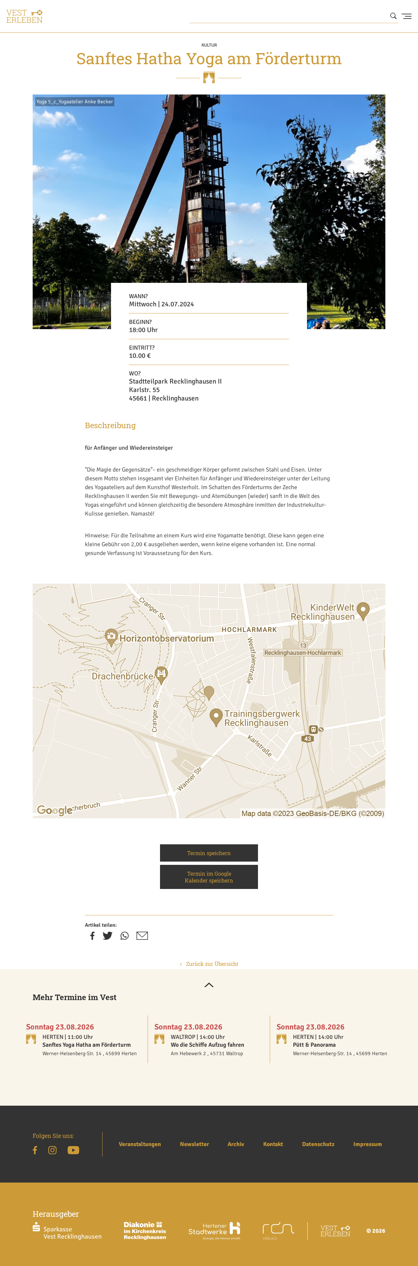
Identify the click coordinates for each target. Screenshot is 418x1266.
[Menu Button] (406, 16)
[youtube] (73, 1151)
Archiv (236, 1144)
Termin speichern (209, 853)
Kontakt (273, 1144)
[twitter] (108, 937)
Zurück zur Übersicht (211, 963)
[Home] (24, 16)
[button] (209, 985)
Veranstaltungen (140, 1144)
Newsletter (194, 1144)
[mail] (142, 937)
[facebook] (92, 937)
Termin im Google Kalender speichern (209, 877)
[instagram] (52, 1151)
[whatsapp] (125, 937)
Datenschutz (318, 1144)
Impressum (367, 1144)
